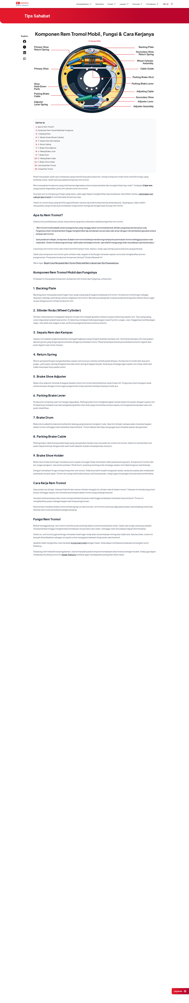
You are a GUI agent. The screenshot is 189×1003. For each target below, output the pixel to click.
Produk (110, 4)
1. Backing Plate (44, 134)
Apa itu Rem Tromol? (46, 127)
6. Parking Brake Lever (47, 151)
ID (167, 4)
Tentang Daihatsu (82, 4)
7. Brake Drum (43, 155)
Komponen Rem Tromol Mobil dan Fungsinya (55, 130)
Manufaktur (100, 4)
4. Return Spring (44, 144)
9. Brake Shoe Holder (46, 162)
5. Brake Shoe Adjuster (47, 148)
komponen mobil (79, 543)
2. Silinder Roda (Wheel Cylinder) (51, 137)
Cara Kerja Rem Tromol (47, 165)
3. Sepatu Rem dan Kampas (49, 141)
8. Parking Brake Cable (47, 158)
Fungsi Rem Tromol (45, 169)
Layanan (123, 4)
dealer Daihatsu (69, 554)
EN (164, 4)
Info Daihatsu (151, 4)
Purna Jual (136, 4)
